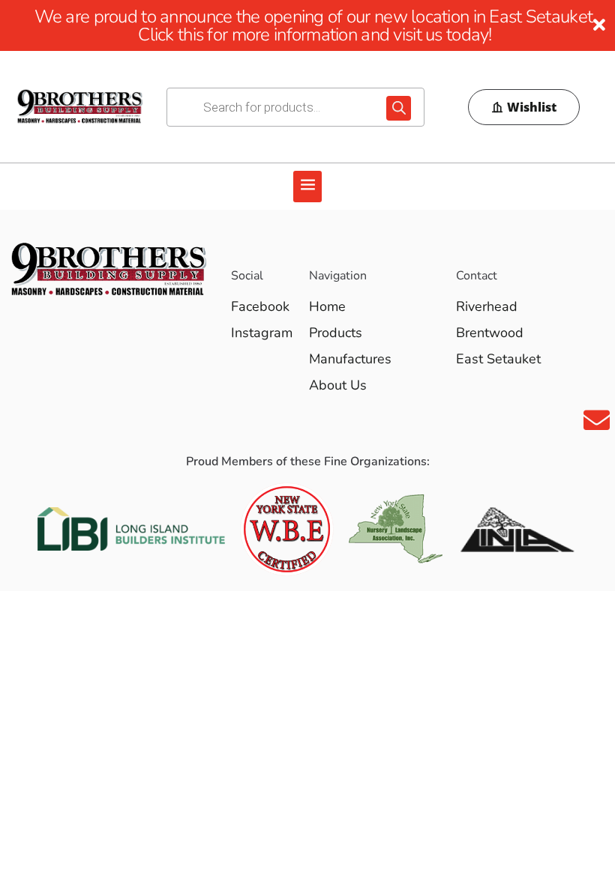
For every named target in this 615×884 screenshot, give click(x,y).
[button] (307, 186)
